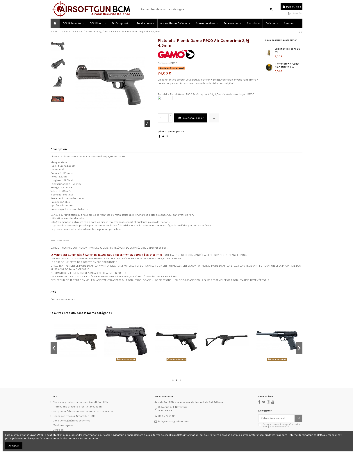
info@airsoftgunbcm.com (173, 421)
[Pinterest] (167, 136)
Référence (164, 63)
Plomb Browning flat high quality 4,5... (287, 65)
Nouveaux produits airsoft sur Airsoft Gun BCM (80, 402)
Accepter (13, 445)
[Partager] (159, 136)
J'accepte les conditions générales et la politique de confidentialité (281, 425)
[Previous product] (300, 31)
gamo (171, 131)
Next (299, 348)
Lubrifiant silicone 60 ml (287, 50)
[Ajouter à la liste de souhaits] (214, 117)
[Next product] (301, 31)
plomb (162, 131)
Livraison (58, 429)
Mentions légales (63, 425)
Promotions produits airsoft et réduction (77, 406)
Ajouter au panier (193, 118)
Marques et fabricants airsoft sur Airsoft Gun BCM (83, 411)
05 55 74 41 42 (166, 416)
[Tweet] (163, 136)
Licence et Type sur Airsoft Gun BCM (74, 416)
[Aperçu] (76, 360)
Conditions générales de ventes (71, 420)
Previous (54, 348)
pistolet (181, 131)
